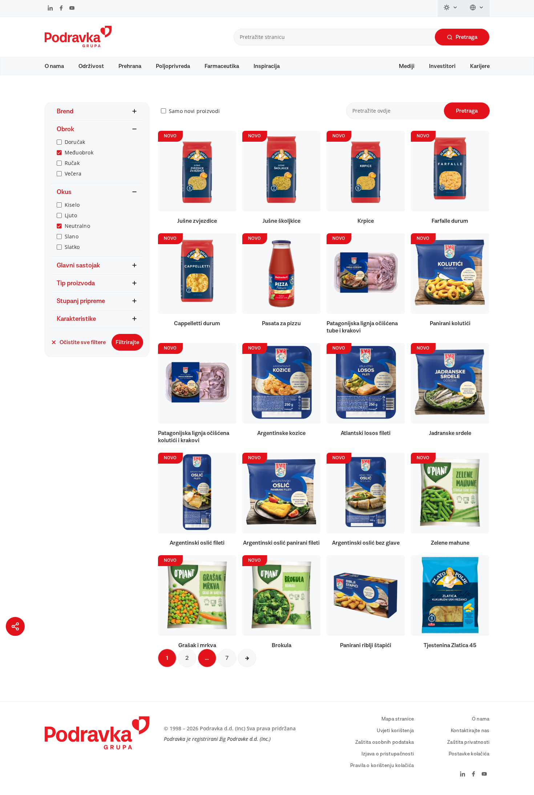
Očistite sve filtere (83, 342)
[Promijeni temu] (451, 8)
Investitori (442, 66)
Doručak (75, 141)
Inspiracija (267, 66)
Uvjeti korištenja (395, 730)
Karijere (480, 66)
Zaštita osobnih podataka (384, 742)
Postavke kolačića (469, 753)
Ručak (72, 163)
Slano (71, 236)
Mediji (406, 66)
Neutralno (77, 225)
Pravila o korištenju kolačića (382, 765)
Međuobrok (79, 152)
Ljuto (71, 215)
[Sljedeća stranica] (247, 658)
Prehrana (129, 66)
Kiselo (72, 204)
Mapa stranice (397, 719)
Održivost (91, 66)
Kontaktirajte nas (470, 730)
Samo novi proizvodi (194, 111)
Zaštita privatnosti (468, 742)
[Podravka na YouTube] (71, 9)
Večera (73, 173)
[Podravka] (78, 45)
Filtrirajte (127, 342)
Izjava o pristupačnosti (387, 753)
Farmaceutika (222, 66)
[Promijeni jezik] (477, 8)
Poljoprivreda (173, 66)
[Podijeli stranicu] (15, 626)
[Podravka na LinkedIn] (50, 9)
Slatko (72, 246)
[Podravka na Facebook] (61, 9)
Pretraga (466, 37)
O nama (54, 66)
